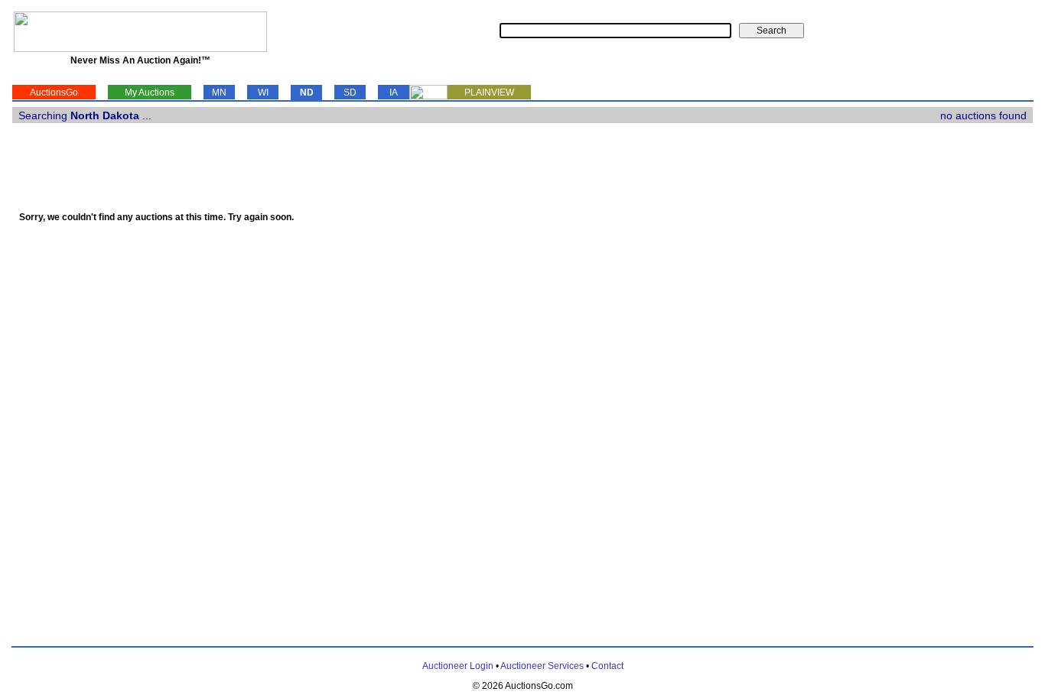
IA (393, 92)
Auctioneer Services (542, 666)
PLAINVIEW (489, 92)
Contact (607, 666)
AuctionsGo (54, 92)
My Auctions (149, 92)
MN (219, 92)
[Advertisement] (970, 380)
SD (349, 92)
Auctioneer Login (457, 666)
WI (263, 92)
